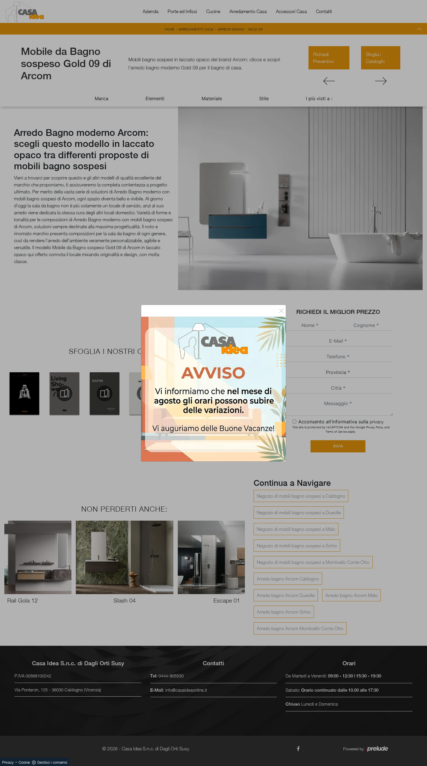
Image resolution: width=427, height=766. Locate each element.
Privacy (8, 762)
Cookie (24, 762)
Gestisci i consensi (52, 762)
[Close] (281, 311)
